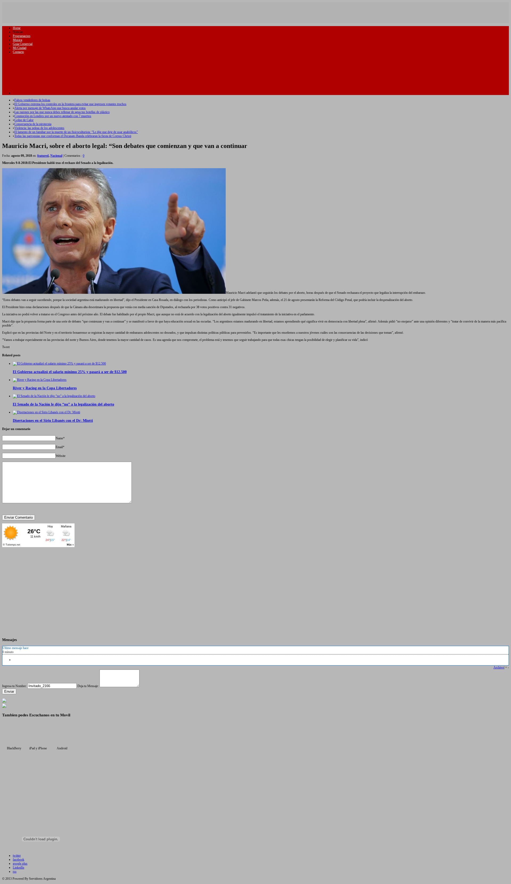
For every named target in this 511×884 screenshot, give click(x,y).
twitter (17, 855)
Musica (17, 40)
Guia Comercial (22, 44)
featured (43, 156)
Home (16, 28)
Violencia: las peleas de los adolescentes (39, 128)
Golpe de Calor (24, 120)
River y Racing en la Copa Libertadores (45, 388)
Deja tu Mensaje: (88, 686)
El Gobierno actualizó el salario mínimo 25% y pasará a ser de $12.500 (70, 372)
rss (15, 871)
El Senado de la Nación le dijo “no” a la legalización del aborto (63, 404)
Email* (60, 447)
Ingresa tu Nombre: (14, 686)
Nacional (56, 156)
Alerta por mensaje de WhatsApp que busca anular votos (50, 108)
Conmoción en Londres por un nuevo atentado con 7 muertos (52, 116)
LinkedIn (18, 867)
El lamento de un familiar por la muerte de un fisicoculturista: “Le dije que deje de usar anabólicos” (76, 132)
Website (60, 456)
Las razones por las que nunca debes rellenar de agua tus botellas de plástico (62, 112)
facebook (18, 859)
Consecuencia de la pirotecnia (32, 124)
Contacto (18, 52)
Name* (60, 438)
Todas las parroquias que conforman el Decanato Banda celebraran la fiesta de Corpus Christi (72, 136)
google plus (20, 863)
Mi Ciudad (19, 48)
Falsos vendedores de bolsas (32, 100)
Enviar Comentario (18, 517)
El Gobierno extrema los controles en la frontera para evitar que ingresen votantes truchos (70, 104)
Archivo (498, 667)
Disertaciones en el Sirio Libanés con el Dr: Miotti (53, 420)
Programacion (21, 36)
